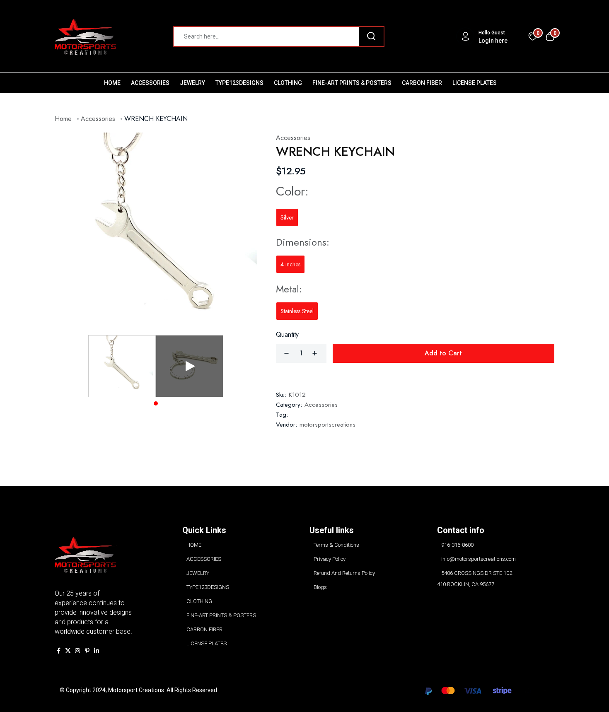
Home (63, 118)
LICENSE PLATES (474, 83)
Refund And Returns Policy (344, 573)
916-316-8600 (457, 545)
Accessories (98, 118)
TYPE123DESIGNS (239, 83)
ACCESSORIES (150, 83)
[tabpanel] (122, 366)
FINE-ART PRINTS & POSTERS (352, 83)
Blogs (320, 587)
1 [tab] (156, 403)
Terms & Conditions (336, 545)
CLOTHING (288, 83)
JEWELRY (192, 83)
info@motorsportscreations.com (478, 559)
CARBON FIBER (422, 83)
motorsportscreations (327, 424)
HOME (112, 83)
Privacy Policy (330, 559)
